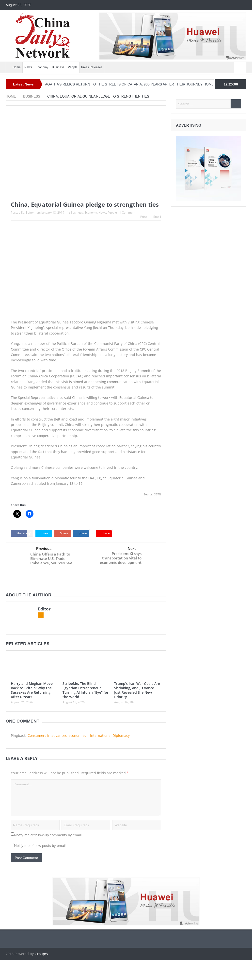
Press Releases (91, 67)
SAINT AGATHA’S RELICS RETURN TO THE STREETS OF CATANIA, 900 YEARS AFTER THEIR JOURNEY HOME (108, 84)
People (73, 67)
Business (58, 67)
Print (143, 217)
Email (157, 217)
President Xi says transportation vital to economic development (121, 558)
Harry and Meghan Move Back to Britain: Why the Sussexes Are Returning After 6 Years (32, 690)
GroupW (41, 953)
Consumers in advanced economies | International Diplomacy (79, 735)
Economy (42, 67)
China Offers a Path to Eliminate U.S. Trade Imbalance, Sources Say (51, 558)
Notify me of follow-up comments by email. (48, 835)
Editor (30, 212)
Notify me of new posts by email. (40, 845)
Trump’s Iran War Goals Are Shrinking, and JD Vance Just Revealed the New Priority (137, 690)
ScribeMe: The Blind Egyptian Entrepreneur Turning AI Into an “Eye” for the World (86, 690)
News (28, 67)
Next (132, 548)
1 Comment (127, 212)
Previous (43, 548)
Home (17, 67)
